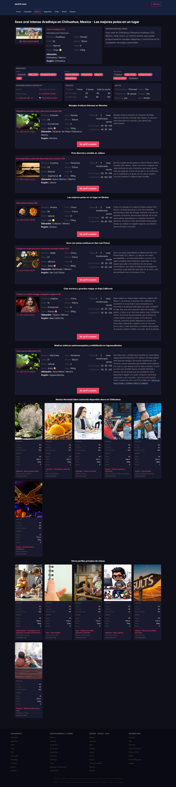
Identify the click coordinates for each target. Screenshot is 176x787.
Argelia (91, 752)
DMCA (131, 756)
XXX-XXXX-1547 (51, 476)
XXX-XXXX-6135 (81, 638)
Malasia (92, 771)
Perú (12, 752)
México (38, 12)
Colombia (28, 12)
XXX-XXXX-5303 (110, 638)
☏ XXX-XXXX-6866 (25, 371)
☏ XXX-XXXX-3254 (25, 179)
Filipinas (92, 767)
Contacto (132, 737)
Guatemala (54, 752)
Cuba (52, 763)
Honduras (53, 756)
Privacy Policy (134, 752)
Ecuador (14, 771)
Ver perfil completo (88, 144)
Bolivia (13, 767)
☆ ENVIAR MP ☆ (24, 98)
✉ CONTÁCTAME (47, 93)
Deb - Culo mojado (53, 633)
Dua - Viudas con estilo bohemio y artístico (85, 632)
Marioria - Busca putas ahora (27, 471)
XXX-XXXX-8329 (81, 476)
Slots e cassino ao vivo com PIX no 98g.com (132, 380)
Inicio (18, 12)
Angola (91, 760)
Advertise (132, 745)
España (73, 12)
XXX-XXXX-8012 (21, 554)
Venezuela (14, 756)
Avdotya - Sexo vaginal (114, 633)
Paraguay (14, 760)
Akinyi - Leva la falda (143, 471)
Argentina (48, 12)
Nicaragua (53, 760)
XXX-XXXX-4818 (140, 638)
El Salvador (54, 748)
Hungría (92, 748)
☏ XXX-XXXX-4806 (25, 220)
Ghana (91, 756)
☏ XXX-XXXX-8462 (29, 41)
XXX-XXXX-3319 (21, 476)
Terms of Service (135, 748)
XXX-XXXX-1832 (110, 476)
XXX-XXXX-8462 (49, 98)
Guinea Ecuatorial (95, 763)
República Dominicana (58, 767)
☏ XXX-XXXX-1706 (25, 131)
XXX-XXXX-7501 (21, 715)
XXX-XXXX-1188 (51, 638)
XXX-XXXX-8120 (140, 476)
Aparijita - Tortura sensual (86, 471)
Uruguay (14, 763)
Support (131, 763)
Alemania (92, 741)
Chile (57, 12)
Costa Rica (54, 745)
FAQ (130, 741)
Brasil (64, 12)
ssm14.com (20, 4)
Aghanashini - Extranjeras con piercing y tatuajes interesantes (28, 632)
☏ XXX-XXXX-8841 (25, 315)
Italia (91, 745)
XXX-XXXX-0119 (21, 638)
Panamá (53, 741)
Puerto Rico (54, 771)
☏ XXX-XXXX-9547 (25, 270)
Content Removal (135, 760)
